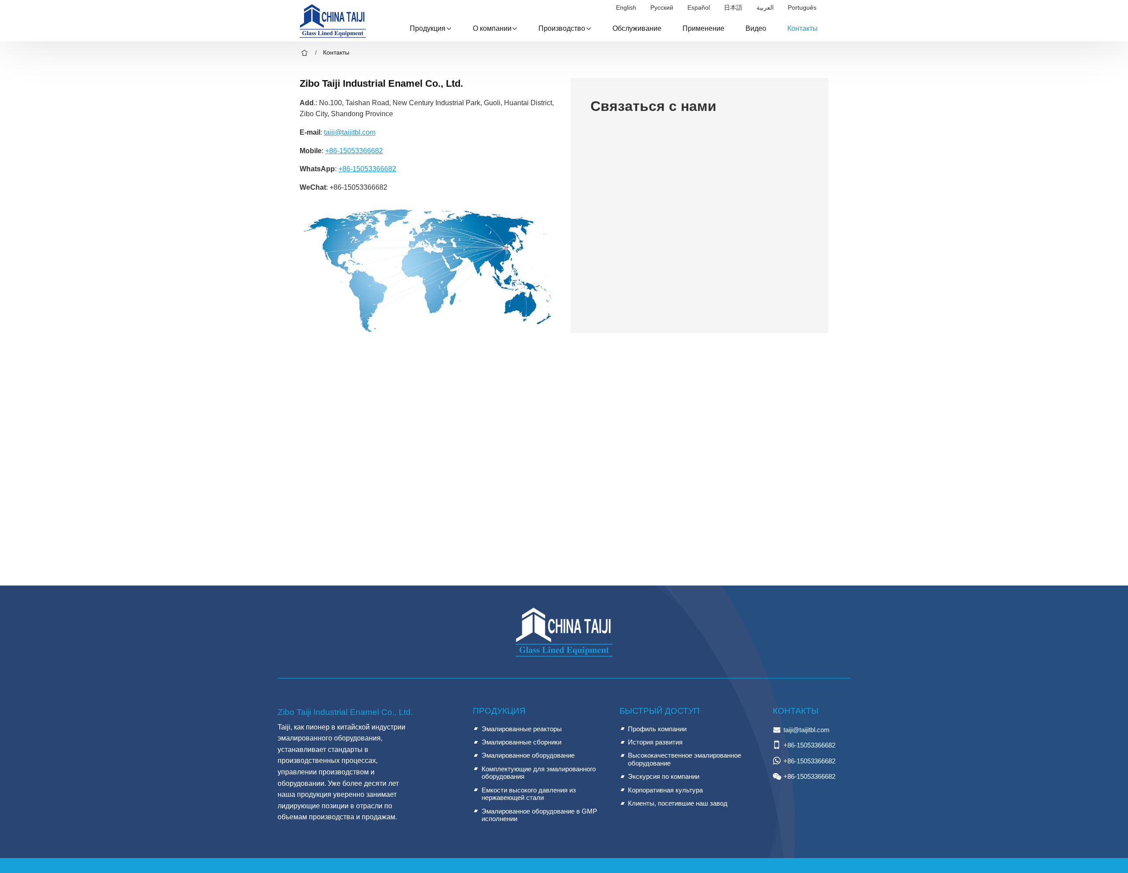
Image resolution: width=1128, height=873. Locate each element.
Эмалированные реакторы (522, 729)
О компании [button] (492, 28)
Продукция (499, 710)
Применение (703, 28)
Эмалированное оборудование (528, 755)
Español (698, 7)
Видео (756, 28)
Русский (661, 7)
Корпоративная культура (665, 790)
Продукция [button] (427, 28)
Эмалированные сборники (521, 742)
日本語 (733, 7)
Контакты (802, 28)
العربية (765, 7)
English (626, 7)
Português (802, 7)
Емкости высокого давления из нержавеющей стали (529, 794)
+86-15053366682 (354, 151)
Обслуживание (636, 28)
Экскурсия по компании (663, 776)
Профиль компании (657, 729)
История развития (655, 742)
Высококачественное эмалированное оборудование (684, 759)
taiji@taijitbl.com (349, 132)
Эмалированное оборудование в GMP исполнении (539, 815)
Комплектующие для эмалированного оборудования (539, 773)
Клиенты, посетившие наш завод (677, 803)
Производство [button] (561, 28)
